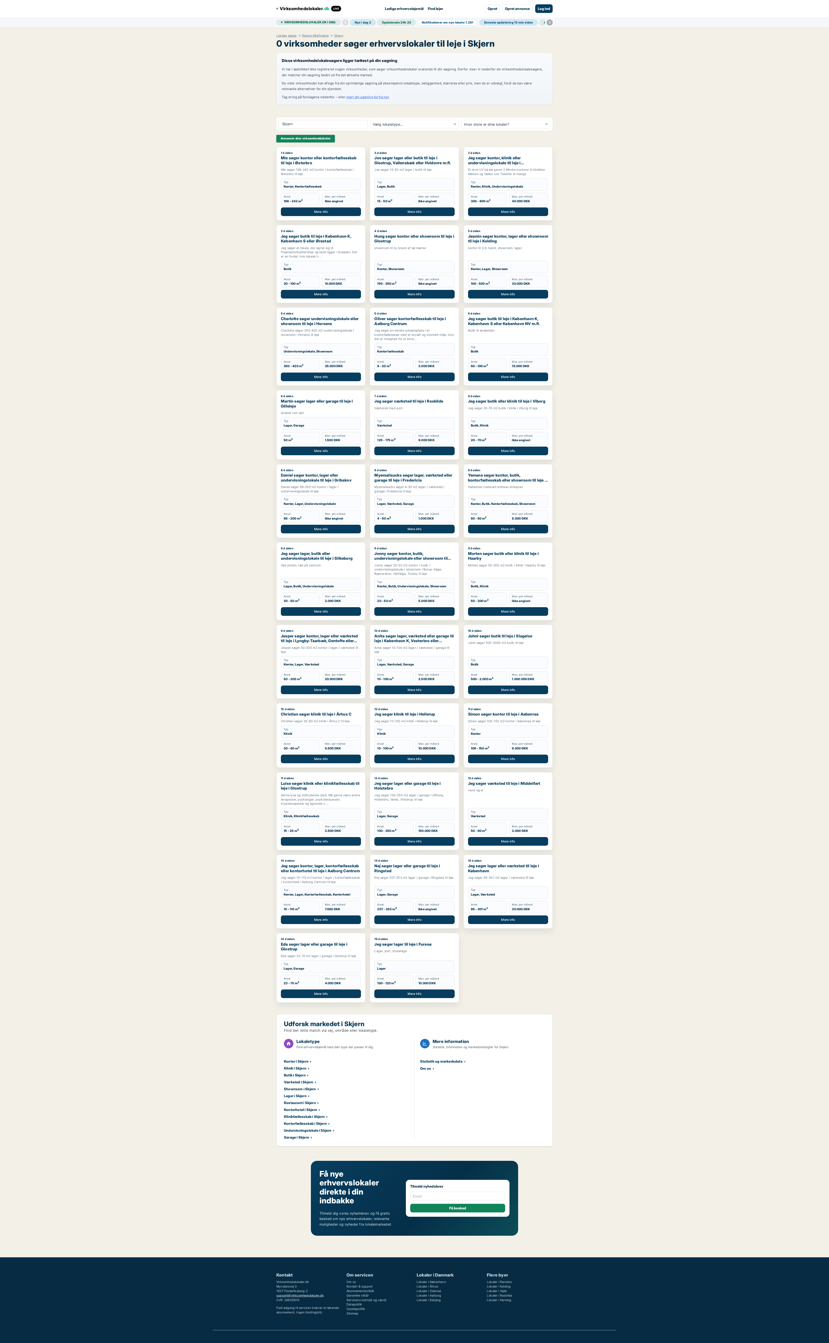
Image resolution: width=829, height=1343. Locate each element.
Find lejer (435, 8)
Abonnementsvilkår (360, 1291)
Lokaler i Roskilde (499, 1295)
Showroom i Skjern (300, 1089)
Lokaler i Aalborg (429, 1295)
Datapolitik (354, 1304)
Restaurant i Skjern (300, 1103)
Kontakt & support (359, 1286)
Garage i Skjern (296, 1137)
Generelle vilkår (357, 1295)
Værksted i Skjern (298, 1082)
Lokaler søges (286, 35)
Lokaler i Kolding (499, 1286)
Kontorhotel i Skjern (300, 1110)
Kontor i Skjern (296, 1061)
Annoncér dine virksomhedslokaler (306, 138)
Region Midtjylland (315, 35)
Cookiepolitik (355, 1309)
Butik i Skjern (295, 1075)
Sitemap (352, 1313)
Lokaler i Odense (429, 1291)
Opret (492, 8)
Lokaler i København (431, 1282)
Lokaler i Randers (499, 1282)
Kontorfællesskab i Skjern (305, 1123)
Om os (425, 1068)
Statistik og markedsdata (441, 1061)
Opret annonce (517, 8)
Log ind (544, 8)
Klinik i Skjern (295, 1068)
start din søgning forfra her (367, 97)
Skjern (338, 35)
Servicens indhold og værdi (366, 1300)
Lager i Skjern (295, 1096)
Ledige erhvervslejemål (404, 8)
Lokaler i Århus (427, 1286)
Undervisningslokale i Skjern (308, 1130)
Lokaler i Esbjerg (429, 1300)
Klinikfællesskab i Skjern (304, 1116)
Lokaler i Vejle (497, 1291)
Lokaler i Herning (499, 1300)
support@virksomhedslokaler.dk (300, 1295)
